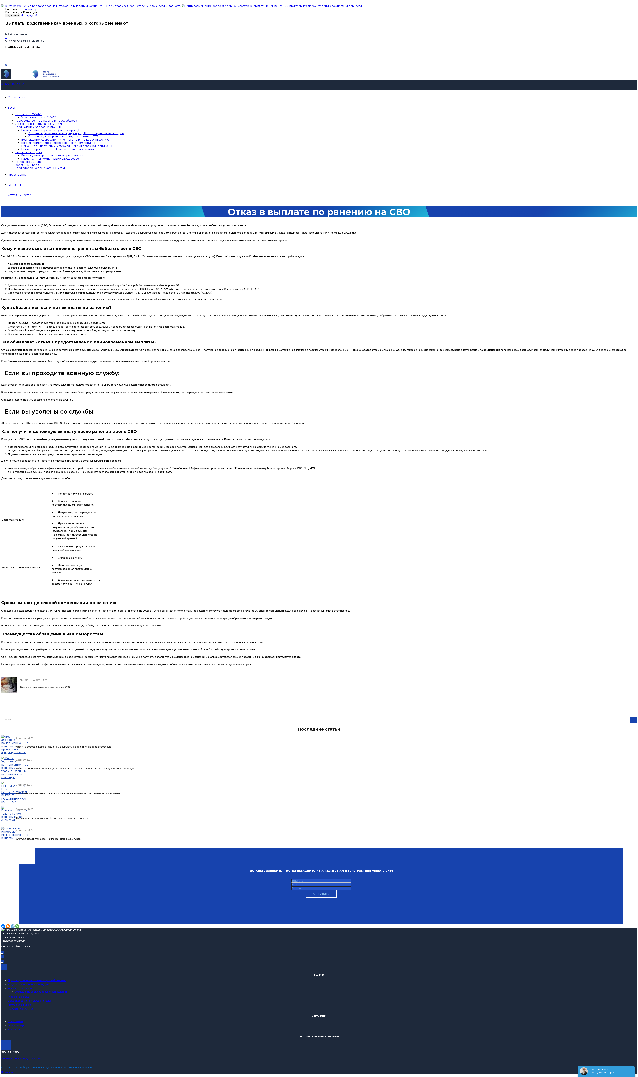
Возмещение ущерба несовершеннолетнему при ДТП (59, 142)
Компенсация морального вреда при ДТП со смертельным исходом (76, 133)
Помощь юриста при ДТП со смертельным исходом (57, 149)
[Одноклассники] (8, 926)
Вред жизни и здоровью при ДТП (38, 127)
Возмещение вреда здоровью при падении (52, 155)
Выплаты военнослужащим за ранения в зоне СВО (45, 687)
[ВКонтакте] (3, 926)
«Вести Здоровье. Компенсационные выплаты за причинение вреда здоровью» (64, 747)
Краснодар (29, 9)
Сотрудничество (19, 195)
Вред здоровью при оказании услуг (40, 168)
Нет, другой (29, 15)
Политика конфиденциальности (21, 1058)
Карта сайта (8, 1072)
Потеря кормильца (28, 161)
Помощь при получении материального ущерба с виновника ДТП (68, 146)
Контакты (14, 184)
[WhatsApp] (17, 926)
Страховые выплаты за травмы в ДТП (40, 123)
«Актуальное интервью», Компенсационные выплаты (48, 839)
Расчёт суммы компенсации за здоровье (50, 158)
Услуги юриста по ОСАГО (38, 117)
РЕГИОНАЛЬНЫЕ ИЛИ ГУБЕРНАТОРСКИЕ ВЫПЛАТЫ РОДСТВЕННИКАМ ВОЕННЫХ (69, 793)
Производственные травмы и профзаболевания (48, 120)
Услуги (13, 107)
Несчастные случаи (28, 152)
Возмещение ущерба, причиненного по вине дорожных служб (65, 139)
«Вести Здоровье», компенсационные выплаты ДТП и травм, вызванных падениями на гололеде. (75, 768)
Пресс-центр (17, 174)
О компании (17, 97)
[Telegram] (13, 926)
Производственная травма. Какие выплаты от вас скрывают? (53, 818)
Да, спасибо (13, 15)
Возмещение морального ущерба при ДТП (51, 130)
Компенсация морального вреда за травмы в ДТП (63, 136)
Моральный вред (27, 164)
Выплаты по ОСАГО (28, 114)
